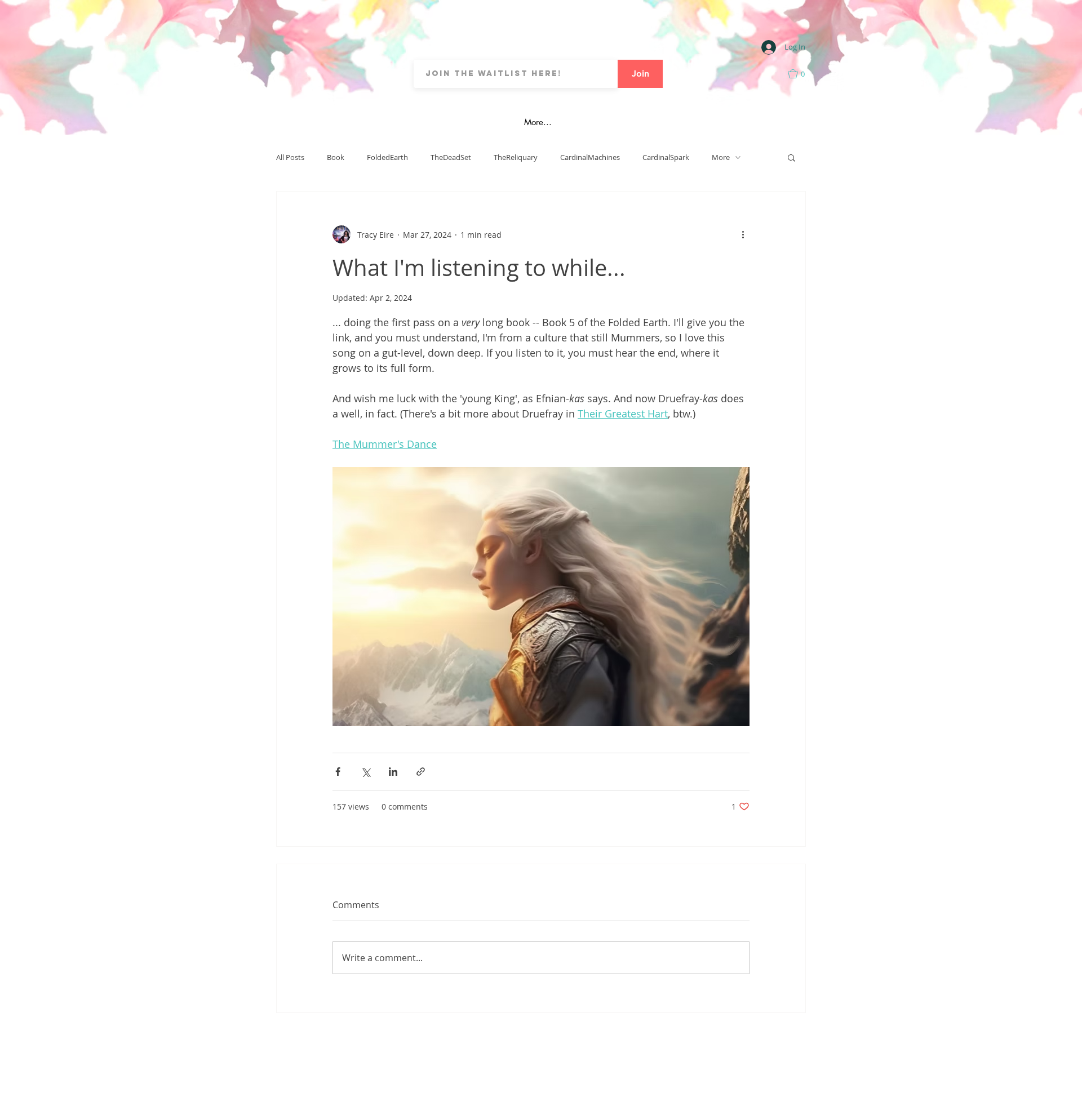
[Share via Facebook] (337, 771)
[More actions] (743, 234)
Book (335, 157)
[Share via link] (420, 771)
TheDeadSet (451, 157)
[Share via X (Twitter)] (365, 771)
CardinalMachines (590, 157)
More (721, 157)
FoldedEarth (387, 157)
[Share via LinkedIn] (393, 771)
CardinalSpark (665, 157)
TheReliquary (516, 157)
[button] (802, 73)
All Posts (290, 157)
